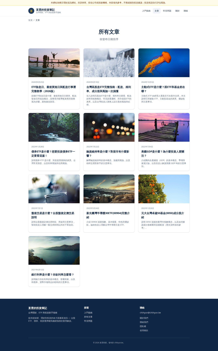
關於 (177, 10)
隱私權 (143, 326)
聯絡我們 (144, 322)
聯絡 (186, 10)
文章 (157, 10)
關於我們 (144, 318)
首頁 (30, 20)
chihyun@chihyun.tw (150, 312)
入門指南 (146, 10)
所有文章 (88, 316)
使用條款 (144, 330)
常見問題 (167, 10)
